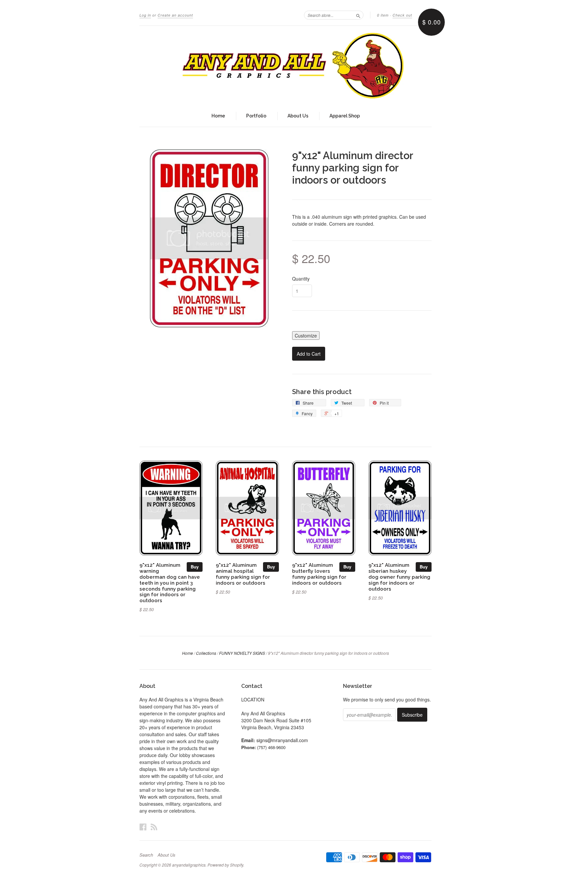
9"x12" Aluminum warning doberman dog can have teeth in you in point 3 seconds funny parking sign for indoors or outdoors (169, 582)
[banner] (285, 65)
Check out (402, 15)
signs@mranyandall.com (282, 740)
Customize (306, 335)
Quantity (301, 279)
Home (218, 115)
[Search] (358, 15)
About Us (297, 115)
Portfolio (256, 115)
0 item (383, 15)
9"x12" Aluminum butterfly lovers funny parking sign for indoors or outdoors (319, 573)
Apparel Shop (344, 115)
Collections (206, 653)
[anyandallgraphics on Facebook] (143, 826)
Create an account (175, 15)
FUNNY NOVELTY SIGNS (242, 653)
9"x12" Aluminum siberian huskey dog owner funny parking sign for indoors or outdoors (399, 576)
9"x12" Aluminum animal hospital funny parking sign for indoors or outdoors (243, 573)
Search (146, 855)
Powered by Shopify (225, 865)
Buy (195, 566)
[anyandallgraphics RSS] (154, 826)
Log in (145, 15)
